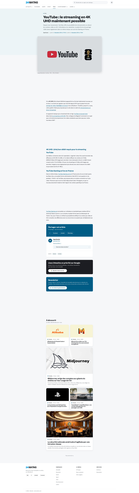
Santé (43, 6)
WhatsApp (70, 233)
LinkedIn (63, 233)
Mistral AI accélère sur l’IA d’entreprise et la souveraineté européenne (80, 343)
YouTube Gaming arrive (64, 174)
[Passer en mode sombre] (111, 2)
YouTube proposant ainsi (81, 114)
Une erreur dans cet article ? (62, 247)
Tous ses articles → (57, 243)
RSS (27, 475)
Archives (99, 470)
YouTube (59, 253)
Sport (49, 6)
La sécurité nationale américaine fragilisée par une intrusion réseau (69, 443)
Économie (37, 6)
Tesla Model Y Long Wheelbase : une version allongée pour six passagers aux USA (81, 406)
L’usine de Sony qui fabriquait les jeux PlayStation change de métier (57, 405)
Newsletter (99, 472)
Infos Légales (79, 474)
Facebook (55, 233)
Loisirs (71, 6)
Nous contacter (79, 472)
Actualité (28, 6)
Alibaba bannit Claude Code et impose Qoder (55, 342)
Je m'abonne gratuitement (58, 288)
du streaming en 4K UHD (59, 116)
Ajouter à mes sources (58, 270)
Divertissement (62, 6)
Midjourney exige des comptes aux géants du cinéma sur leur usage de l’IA (66, 379)
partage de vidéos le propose (57, 105)
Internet (54, 253)
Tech (54, 6)
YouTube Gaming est (51, 211)
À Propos (78, 470)
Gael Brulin (45, 32)
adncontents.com (37, 491)
